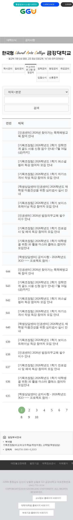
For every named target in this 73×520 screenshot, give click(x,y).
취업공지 (64, 68)
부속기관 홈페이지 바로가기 (35, 513)
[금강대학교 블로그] (28, 498)
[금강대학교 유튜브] (15, 498)
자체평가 (63, 463)
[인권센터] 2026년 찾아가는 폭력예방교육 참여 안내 (43, 134)
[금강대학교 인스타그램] (9, 498)
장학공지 (42, 68)
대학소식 (11, 40)
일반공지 (19, 68)
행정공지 (53, 68)
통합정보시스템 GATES (26, 4)
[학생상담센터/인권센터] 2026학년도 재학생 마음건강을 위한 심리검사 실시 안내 (43, 190)
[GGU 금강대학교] (37, 11)
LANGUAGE (49, 4)
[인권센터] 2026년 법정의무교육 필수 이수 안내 (41, 217)
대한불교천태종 (18, 463)
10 (36, 417)
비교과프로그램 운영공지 (15, 46)
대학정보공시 (49, 463)
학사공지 (7, 68)
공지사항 (30, 40)
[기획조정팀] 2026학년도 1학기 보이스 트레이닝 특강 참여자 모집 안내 (42, 204)
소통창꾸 (53, 77)
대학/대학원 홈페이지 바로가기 (35, 505)
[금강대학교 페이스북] (22, 498)
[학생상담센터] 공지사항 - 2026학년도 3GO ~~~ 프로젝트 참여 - (42, 259)
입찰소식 (42, 77)
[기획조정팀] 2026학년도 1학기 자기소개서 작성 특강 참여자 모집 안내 (42, 176)
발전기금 (34, 463)
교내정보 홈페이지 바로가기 (48, 498)
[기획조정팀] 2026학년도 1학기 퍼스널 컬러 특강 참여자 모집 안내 (42, 163)
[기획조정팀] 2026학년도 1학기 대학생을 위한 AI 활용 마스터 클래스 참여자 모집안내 (42, 244)
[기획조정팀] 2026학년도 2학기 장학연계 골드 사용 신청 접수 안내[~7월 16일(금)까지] (42, 149)
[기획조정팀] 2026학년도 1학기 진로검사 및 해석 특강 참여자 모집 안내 (42, 230)
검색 (36, 108)
